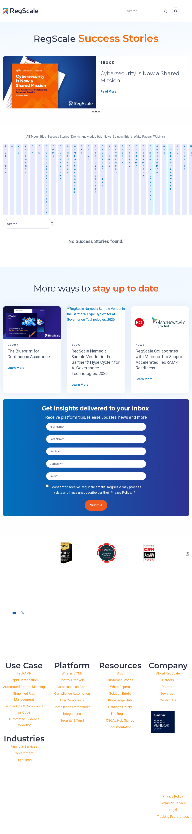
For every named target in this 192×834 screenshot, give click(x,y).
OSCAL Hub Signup (120, 720)
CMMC (53, 151)
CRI (81, 149)
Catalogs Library (120, 707)
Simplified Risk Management (24, 696)
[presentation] (49, 82)
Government (157, 161)
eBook (107, 63)
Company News (60, 162)
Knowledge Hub (120, 700)
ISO (177, 149)
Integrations (72, 714)
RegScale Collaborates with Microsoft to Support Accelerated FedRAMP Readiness (160, 359)
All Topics (5, 159)
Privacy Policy (121, 492)
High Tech (24, 760)
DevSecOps (116, 159)
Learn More (16, 368)
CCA (32, 149)
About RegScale (168, 673)
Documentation (120, 727)
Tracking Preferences (173, 816)
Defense (109, 156)
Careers (168, 680)
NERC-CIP (184, 158)
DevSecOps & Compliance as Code (24, 709)
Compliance (68, 159)
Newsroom (168, 693)
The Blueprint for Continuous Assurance (29, 354)
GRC (164, 149)
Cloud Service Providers (46, 179)
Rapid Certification (24, 680)
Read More (108, 92)
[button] (52, 223)
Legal (173, 810)
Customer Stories (120, 680)
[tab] (93, 112)
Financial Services (150, 172)
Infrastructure (171, 167)
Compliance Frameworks (72, 707)
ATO (19, 149)
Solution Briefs (120, 693)
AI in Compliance (72, 700)
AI (12, 148)
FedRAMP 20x (143, 161)
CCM (39, 149)
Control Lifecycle (72, 680)
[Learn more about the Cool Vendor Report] (163, 722)
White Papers (120, 687)
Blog (120, 673)
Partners (168, 687)
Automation (26, 159)
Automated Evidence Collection (24, 722)
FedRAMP (136, 156)
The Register (120, 714)
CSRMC (88, 153)
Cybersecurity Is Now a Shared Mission (139, 77)
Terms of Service (173, 803)
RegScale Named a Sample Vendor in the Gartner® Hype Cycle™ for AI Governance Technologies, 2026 (95, 362)
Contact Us (168, 700)
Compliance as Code (75, 169)
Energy (122, 154)
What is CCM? (72, 673)
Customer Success (96, 169)
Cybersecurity (102, 166)
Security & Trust (72, 720)
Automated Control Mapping (24, 687)
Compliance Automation (72, 693)
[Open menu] (185, 11)
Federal (129, 156)
